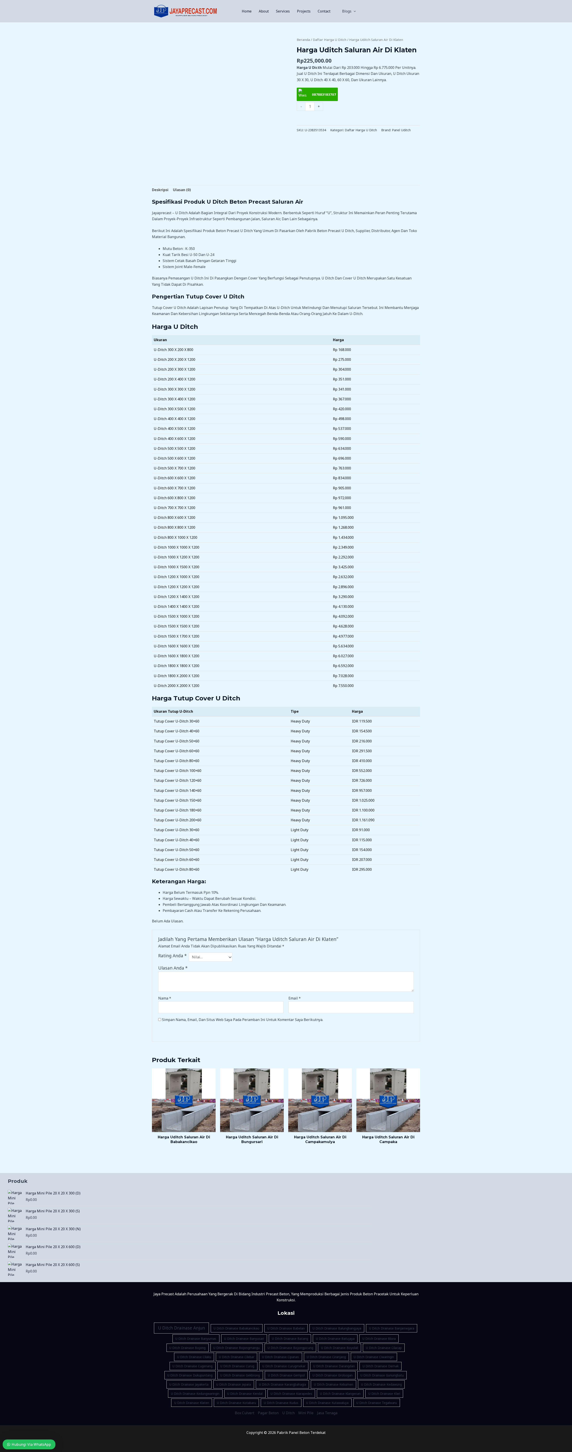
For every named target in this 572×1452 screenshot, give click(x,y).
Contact (324, 11)
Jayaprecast (161, 212)
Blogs (346, 11)
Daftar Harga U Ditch (329, 39)
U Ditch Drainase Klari (384, 1393)
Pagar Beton (268, 1412)
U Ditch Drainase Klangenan (340, 1393)
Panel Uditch (401, 130)
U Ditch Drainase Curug (237, 1366)
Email (294, 998)
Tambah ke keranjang (358, 118)
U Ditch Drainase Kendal (245, 1393)
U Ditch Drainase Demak (381, 1366)
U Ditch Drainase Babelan (286, 1328)
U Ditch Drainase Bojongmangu (236, 1348)
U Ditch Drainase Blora (379, 1338)
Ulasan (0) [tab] (182, 189)
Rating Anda (172, 956)
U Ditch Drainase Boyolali (339, 1348)
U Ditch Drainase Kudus (281, 1403)
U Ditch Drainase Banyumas (195, 1338)
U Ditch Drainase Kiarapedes (291, 1393)
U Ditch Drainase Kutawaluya (327, 1403)
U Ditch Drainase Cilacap (384, 1348)
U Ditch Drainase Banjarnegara (391, 1328)
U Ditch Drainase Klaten (191, 1403)
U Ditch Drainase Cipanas (280, 1357)
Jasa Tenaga (327, 1412)
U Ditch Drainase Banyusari (244, 1338)
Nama (164, 998)
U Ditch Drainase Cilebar (236, 1357)
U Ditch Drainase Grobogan (333, 1375)
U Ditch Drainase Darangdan (334, 1366)
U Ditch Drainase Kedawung (381, 1384)
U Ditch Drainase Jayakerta (188, 1384)
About (264, 11)
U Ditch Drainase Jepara (233, 1384)
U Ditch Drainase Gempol (286, 1375)
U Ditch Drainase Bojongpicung (290, 1348)
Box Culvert (244, 1412)
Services (283, 11)
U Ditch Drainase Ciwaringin (374, 1357)
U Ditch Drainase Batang (290, 1338)
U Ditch (288, 1412)
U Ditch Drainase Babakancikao (236, 1328)
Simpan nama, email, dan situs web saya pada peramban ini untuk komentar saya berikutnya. (242, 1019)
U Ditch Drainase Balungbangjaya (337, 1328)
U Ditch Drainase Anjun (181, 1328)
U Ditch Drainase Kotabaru (236, 1403)
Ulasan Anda (173, 968)
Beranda (303, 39)
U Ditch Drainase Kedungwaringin (195, 1393)
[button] (353, 11)
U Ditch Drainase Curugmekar (283, 1366)
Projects (304, 11)
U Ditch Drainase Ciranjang (326, 1357)
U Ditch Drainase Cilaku (194, 1357)
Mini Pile (305, 1412)
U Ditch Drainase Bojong (187, 1348)
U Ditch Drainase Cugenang (192, 1366)
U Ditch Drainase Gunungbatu (382, 1375)
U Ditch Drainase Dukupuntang (189, 1375)
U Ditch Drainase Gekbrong (240, 1375)
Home (247, 11)
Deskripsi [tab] (160, 189)
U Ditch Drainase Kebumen (333, 1384)
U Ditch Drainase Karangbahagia (282, 1384)
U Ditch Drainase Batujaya (335, 1338)
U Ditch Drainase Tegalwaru (376, 1403)
